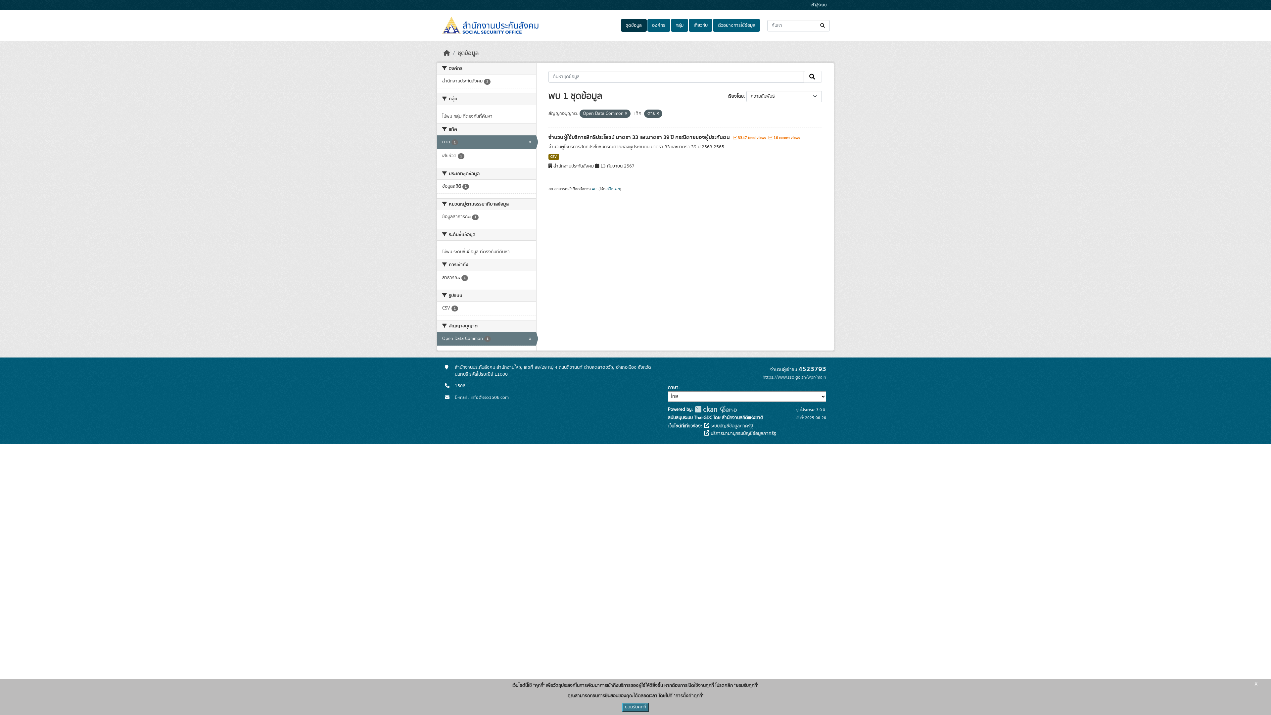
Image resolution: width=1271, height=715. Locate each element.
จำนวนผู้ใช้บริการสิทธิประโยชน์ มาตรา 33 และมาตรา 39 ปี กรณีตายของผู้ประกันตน (639, 137)
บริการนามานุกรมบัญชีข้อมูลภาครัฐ (743, 433)
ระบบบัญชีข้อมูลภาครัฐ (731, 426)
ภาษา (673, 387)
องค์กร (658, 25)
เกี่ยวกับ (701, 25)
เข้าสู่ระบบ (819, 5)
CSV (553, 157)
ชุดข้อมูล (634, 25)
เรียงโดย (736, 96)
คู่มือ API (613, 189)
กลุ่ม (679, 25)
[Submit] (823, 25)
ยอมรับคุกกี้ (635, 707)
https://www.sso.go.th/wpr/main (794, 377)
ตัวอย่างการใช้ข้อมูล (736, 25)
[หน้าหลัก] (447, 53)
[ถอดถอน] (626, 114)
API (594, 189)
